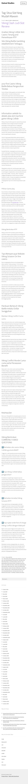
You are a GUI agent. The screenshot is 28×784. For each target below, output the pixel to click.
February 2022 (6, 701)
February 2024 (6, 653)
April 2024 (5, 648)
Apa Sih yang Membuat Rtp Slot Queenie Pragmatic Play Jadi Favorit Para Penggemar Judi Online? (14, 728)
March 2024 (5, 651)
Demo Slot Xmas (5, 567)
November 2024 (6, 632)
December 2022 (6, 685)
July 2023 (5, 669)
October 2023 (6, 662)
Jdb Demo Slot (7, 569)
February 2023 (6, 680)
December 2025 (6, 605)
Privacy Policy (5, 776)
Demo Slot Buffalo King (20, 566)
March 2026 (5, 598)
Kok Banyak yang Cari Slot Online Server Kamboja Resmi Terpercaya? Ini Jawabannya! (13, 717)
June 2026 (5, 591)
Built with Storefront (14, 776)
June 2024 (5, 644)
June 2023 (5, 671)
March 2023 (5, 678)
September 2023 (6, 664)
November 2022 (6, 687)
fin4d (3, 739)
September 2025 (6, 612)
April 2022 (5, 696)
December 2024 (6, 630)
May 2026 (5, 594)
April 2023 (5, 676)
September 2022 (6, 692)
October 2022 (6, 690)
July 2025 (5, 614)
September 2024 (6, 637)
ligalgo (3, 759)
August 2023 (5, 667)
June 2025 (5, 616)
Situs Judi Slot (9, 557)
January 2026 (6, 603)
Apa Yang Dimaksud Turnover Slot (11, 560)
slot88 (3, 753)
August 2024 (5, 639)
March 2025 (5, 623)
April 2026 (5, 596)
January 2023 (6, 683)
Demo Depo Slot (11, 566)
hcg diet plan (15, 202)
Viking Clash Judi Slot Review (13, 24)
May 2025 (5, 619)
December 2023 (6, 658)
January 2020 (6, 703)
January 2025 (6, 628)
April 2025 (5, 621)
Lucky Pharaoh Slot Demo (16, 569)
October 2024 (6, 635)
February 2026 (6, 601)
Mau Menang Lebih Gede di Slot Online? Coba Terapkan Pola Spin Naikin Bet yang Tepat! (14, 725)
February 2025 (6, 626)
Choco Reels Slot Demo (9, 564)
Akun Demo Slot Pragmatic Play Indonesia (13, 558)
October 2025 (6, 610)
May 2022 (5, 694)
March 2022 (5, 699)
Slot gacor (4, 764)
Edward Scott (15, 20)
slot (2, 744)
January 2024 (6, 655)
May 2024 (5, 646)
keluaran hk (4, 742)
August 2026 (5, 589)
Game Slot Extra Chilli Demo (15, 567)
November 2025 (6, 607)
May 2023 (5, 674)
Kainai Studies (8, 3)
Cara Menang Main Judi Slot (15, 561)
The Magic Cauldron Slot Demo (17, 572)
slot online (4, 756)
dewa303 (3, 750)
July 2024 (5, 642)
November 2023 (6, 660)
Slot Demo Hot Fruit (17, 570)
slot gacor (4, 747)
